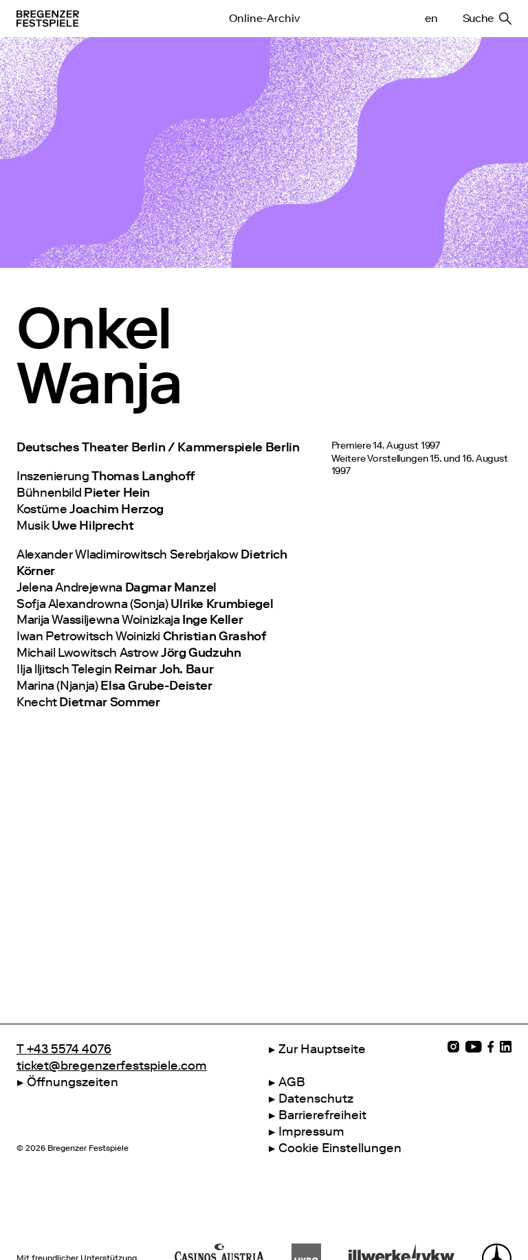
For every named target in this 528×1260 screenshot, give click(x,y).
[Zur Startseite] (81, 18)
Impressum (311, 1131)
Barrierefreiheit (322, 1115)
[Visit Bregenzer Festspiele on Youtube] (473, 1047)
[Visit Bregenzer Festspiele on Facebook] (490, 1047)
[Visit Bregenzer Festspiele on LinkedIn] (506, 1047)
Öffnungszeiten (72, 1082)
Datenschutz (315, 1098)
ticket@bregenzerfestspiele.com (111, 1065)
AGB (291, 1082)
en (431, 18)
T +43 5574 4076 (63, 1049)
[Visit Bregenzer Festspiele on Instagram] (453, 1047)
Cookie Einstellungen (340, 1148)
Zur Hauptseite (322, 1049)
